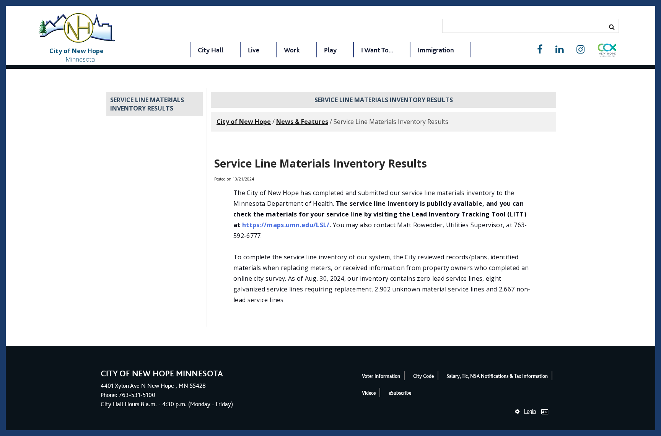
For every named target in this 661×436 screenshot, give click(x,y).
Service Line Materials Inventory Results (147, 104)
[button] (607, 52)
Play (330, 50)
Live (253, 50)
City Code (423, 376)
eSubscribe (400, 393)
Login (530, 411)
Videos (369, 393)
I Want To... (377, 50)
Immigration (436, 50)
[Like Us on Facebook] (539, 49)
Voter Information (381, 376)
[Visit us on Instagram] (580, 49)
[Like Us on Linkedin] (559, 49)
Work (292, 50)
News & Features (302, 121)
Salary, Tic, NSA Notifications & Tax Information (497, 376)
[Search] (612, 27)
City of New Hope (244, 121)
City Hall (210, 50)
